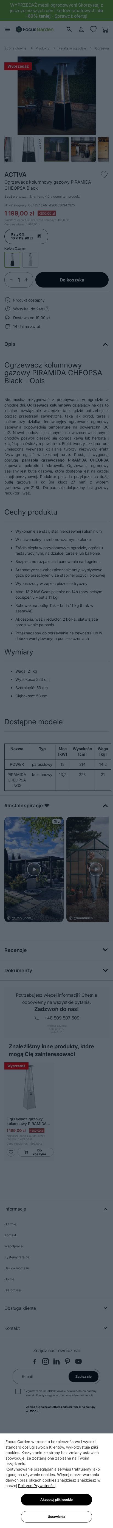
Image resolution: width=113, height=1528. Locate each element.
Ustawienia (56, 1517)
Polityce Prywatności (36, 1485)
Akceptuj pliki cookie (56, 1499)
